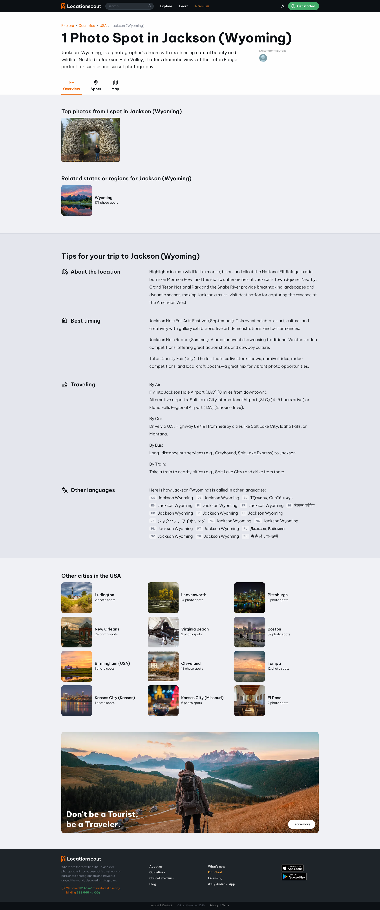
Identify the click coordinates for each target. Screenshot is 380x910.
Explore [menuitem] (166, 6)
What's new (216, 866)
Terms (225, 905)
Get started (305, 6)
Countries (87, 25)
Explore (67, 25)
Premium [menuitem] (202, 6)
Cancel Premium (161, 878)
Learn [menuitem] (183, 6)
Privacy (214, 905)
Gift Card (215, 872)
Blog (152, 884)
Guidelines (157, 872)
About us (156, 866)
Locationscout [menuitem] (81, 6)
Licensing (215, 878)
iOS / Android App (221, 884)
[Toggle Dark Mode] (282, 6)
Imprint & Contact (161, 905)
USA (103, 25)
